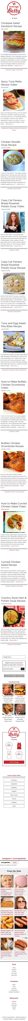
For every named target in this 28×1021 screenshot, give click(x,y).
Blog (14, 967)
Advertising (14, 990)
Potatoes (14, 802)
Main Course (15, 491)
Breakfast (14, 787)
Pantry (14, 1007)
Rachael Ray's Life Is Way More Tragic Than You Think (20, 912)
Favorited (14, 1005)
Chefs (14, 806)
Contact (14, 988)
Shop (14, 1008)
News (14, 984)
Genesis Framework (19, 1019)
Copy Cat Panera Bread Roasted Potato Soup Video (12, 203)
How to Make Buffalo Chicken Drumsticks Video (13, 384)
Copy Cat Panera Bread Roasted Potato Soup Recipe (13, 264)
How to (14, 1003)
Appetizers (5, 128)
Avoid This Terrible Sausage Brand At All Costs (21, 953)
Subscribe (14, 975)
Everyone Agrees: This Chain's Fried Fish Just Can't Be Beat (7, 932)
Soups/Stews (17, 188)
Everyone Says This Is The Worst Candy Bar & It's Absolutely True (7, 912)
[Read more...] (19, 65)
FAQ (14, 986)
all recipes (14, 780)
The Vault (14, 973)
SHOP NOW (13, 762)
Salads (13, 69)
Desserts (14, 791)
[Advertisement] (13, 832)
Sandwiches (19, 69)
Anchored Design (8, 1019)
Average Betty (14, 8)
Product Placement (14, 992)
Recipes (8, 69)
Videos (14, 130)
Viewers (14, 1001)
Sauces (14, 798)
